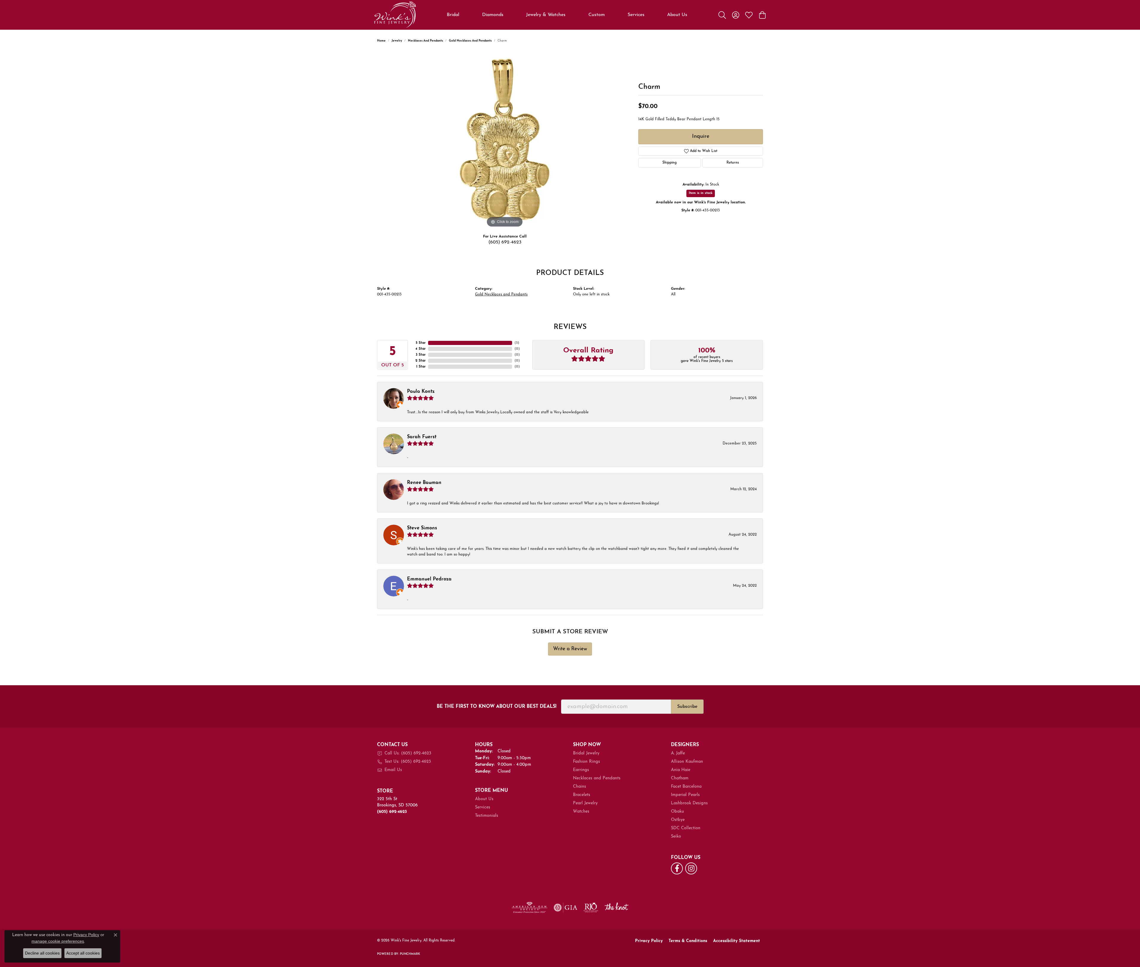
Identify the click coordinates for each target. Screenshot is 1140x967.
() (516, 343)
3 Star (421, 355)
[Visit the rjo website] (590, 907)
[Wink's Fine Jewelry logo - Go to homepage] (395, 15)
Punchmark (410, 954)
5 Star (421, 343)
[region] (505, 140)
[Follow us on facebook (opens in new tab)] (677, 868)
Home (381, 40)
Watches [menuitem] (581, 811)
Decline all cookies (42, 953)
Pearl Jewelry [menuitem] (585, 803)
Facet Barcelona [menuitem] (686, 786)
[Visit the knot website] (616, 907)
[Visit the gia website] (565, 907)
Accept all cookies (83, 953)
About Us (677, 14)
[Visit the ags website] (529, 907)
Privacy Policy (649, 941)
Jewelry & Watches (546, 14)
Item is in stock (700, 193)
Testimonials (486, 816)
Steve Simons (422, 528)
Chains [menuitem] (579, 786)
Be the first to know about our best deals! (496, 706)
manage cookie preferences (57, 941)
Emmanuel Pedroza (429, 579)
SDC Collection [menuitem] (685, 828)
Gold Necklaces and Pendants (470, 40)
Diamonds (493, 14)
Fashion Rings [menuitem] (586, 761)
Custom (596, 14)
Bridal (453, 14)
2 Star (420, 361)
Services (636, 14)
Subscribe (687, 706)
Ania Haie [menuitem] (680, 770)
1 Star (421, 366)
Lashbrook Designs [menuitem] (689, 803)
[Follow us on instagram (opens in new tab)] (691, 868)
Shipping (669, 162)
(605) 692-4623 (504, 242)
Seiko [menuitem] (676, 836)
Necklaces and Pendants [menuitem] (596, 778)
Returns (732, 162)
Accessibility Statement (736, 941)
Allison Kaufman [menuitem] (687, 761)
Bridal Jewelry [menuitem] (586, 753)
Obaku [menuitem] (677, 811)
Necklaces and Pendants (425, 40)
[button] (722, 15)
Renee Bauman (424, 482)
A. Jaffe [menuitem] (678, 753)
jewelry (397, 40)
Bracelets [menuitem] (581, 795)
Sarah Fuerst (421, 437)
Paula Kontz (421, 391)
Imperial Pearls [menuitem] (685, 795)
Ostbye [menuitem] (678, 820)
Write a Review (570, 648)
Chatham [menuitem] (679, 778)
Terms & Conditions (688, 941)
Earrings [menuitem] (581, 770)
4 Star (420, 349)
